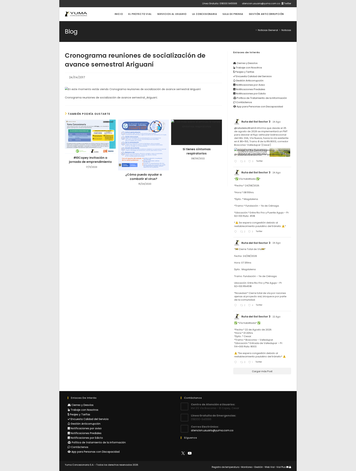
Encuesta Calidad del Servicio (253, 76)
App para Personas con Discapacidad (259, 106)
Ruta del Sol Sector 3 (255, 121)
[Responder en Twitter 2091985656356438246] (236, 161)
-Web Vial (269, 467)
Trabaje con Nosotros (248, 67)
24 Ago (277, 121)
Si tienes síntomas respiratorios (197, 151)
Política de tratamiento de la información (98, 442)
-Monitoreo (246, 467)
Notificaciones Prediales (250, 89)
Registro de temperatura (225, 467)
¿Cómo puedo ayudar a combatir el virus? (143, 177)
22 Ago (277, 316)
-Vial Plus (280, 467)
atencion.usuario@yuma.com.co (261, 3)
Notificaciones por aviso (86, 428)
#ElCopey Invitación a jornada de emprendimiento (90, 160)
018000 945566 (228, 3)
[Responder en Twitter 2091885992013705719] (236, 305)
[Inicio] (253, 30)
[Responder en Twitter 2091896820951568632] (236, 231)
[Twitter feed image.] (262, 152)
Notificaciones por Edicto (250, 93)
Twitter (287, 3)
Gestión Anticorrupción (249, 80)
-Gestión (258, 467)
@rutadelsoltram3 (245, 128)
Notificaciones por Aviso (250, 85)
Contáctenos (244, 102)
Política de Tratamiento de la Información (261, 98)
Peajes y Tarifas (244, 72)
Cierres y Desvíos (247, 63)
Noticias (286, 30)
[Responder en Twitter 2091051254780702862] (236, 362)
